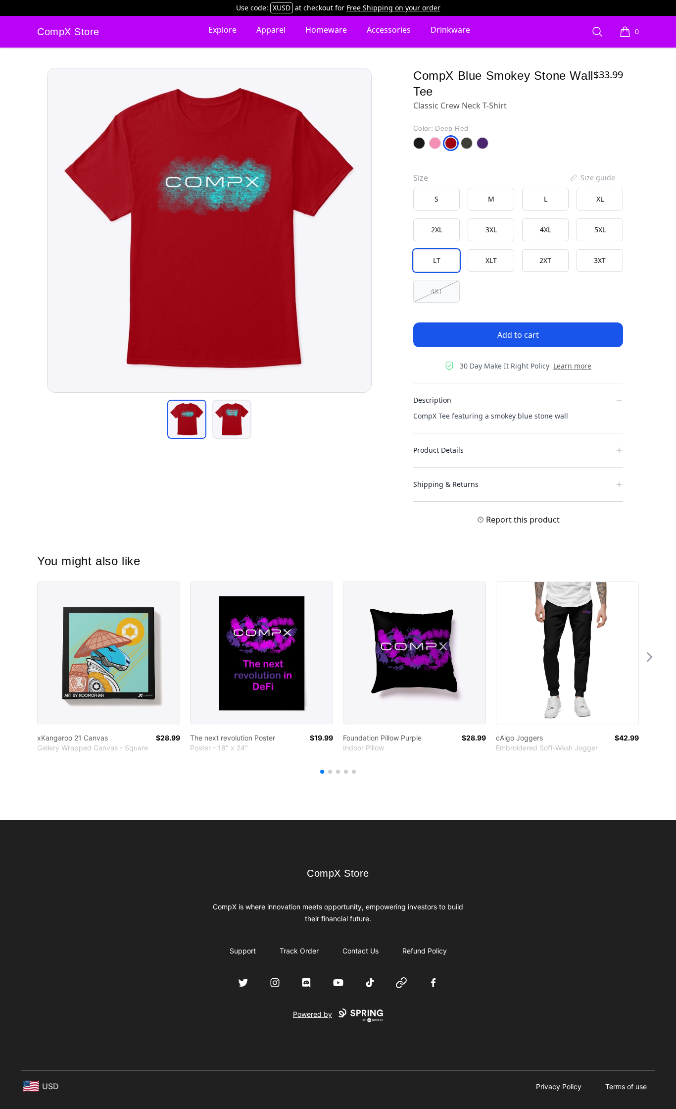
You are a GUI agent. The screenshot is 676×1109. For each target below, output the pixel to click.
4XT (436, 291)
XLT (491, 260)
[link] (109, 653)
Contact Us (360, 951)
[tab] (186, 419)
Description (432, 400)
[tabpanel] (209, 230)
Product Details (438, 450)
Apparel (271, 29)
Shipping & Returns (446, 484)
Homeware (326, 29)
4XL (545, 229)
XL (600, 199)
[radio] (436, 199)
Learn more (572, 365)
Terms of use (626, 1086)
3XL (491, 229)
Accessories (389, 29)
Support (243, 951)
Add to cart (518, 334)
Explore (222, 29)
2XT (545, 260)
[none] (592, 178)
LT (436, 260)
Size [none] (420, 177)
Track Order (299, 951)
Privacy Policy (558, 1086)
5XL (600, 229)
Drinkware (450, 29)
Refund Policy (424, 951)
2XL (436, 229)
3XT (600, 260)
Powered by (312, 1014)
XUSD (281, 7)
